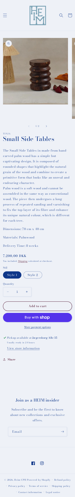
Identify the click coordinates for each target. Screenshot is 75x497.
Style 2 (33, 275)
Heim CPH (20, 479)
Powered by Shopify (38, 479)
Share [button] (12, 359)
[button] (5, 15)
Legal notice (53, 492)
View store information (23, 348)
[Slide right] (46, 126)
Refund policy (62, 479)
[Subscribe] (62, 431)
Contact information (30, 492)
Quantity (8, 284)
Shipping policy (61, 486)
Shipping (23, 261)
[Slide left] (28, 126)
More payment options (37, 327)
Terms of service (38, 486)
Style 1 (12, 275)
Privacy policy (16, 486)
